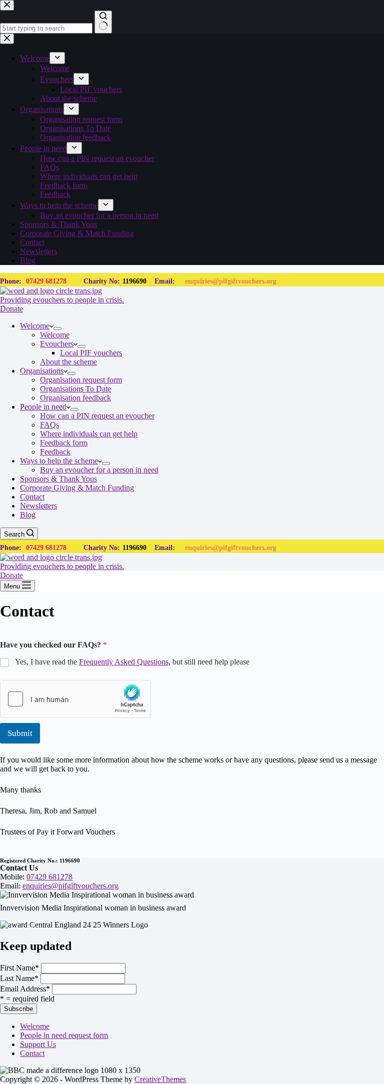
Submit (20, 733)
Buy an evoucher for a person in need (99, 470)
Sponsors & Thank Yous (58, 478)
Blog (28, 514)
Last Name (19, 978)
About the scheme (68, 362)
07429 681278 (46, 281)
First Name (19, 968)
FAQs (49, 424)
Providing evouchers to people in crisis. (62, 300)
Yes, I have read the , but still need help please (132, 662)
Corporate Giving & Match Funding (77, 488)
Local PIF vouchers (91, 352)
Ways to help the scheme (59, 460)
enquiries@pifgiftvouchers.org (230, 281)
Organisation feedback (75, 398)
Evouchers (57, 344)
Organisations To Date (75, 388)
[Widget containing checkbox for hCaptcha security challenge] (75, 699)
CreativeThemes (160, 1079)
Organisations (42, 370)
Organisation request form (81, 380)
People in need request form (64, 1035)
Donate (11, 308)
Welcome (35, 326)
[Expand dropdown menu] (58, 328)
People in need (43, 406)
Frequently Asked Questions (123, 662)
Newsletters (38, 506)
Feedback (55, 452)
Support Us (38, 1044)
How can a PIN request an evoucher (97, 416)
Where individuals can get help (89, 434)
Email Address (25, 988)
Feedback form (64, 442)
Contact (32, 496)
